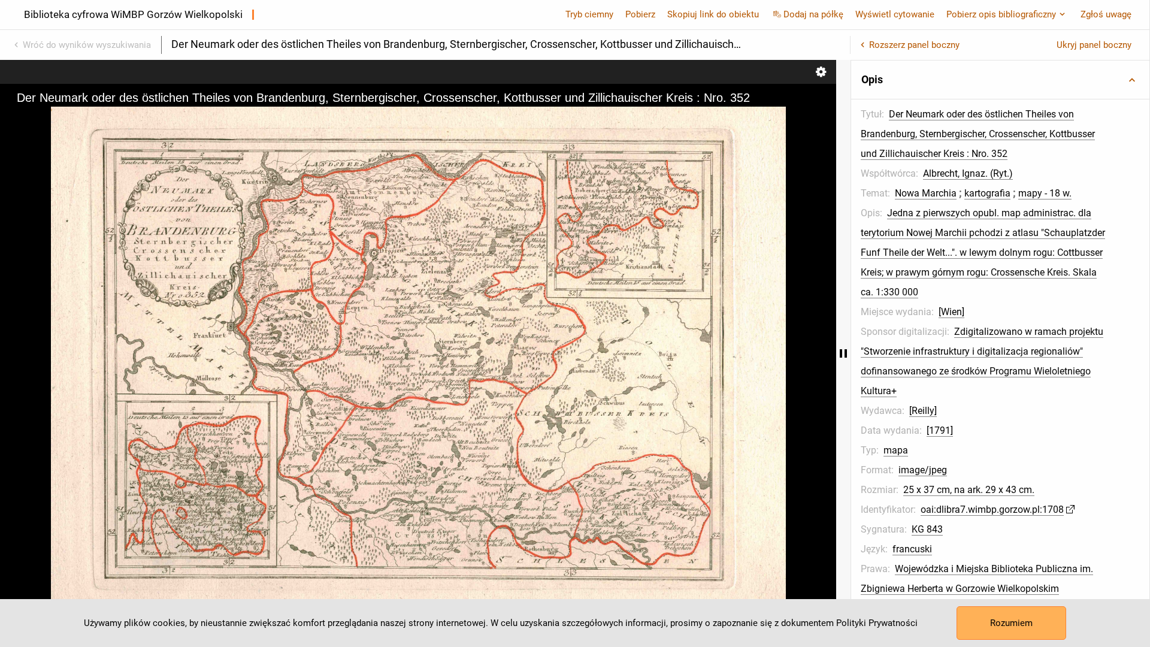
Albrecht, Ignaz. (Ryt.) (968, 173)
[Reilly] (923, 410)
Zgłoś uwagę (1106, 14)
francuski (912, 549)
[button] (1000, 80)
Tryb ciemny (589, 14)
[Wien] (951, 312)
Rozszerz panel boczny (914, 45)
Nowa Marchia (926, 193)
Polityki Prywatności (877, 623)
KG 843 (927, 529)
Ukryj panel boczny (1094, 45)
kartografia (987, 193)
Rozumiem (1011, 623)
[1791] (940, 430)
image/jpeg (922, 470)
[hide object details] (843, 353)
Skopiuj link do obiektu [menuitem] (713, 14)
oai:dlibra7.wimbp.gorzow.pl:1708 (992, 509)
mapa (895, 450)
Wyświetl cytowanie (894, 14)
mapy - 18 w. (1045, 193)
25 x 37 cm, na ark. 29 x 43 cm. (968, 489)
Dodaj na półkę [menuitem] (813, 14)
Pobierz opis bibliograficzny (1001, 14)
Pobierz (640, 14)
